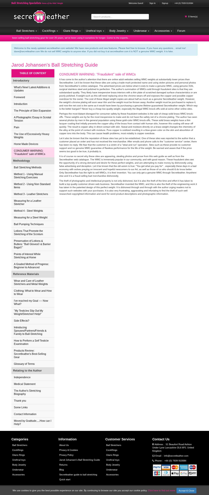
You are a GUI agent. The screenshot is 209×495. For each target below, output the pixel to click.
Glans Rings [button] (71, 30)
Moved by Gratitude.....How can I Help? (32, 422)
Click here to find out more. (162, 490)
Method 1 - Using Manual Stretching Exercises (28, 176)
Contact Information (25, 414)
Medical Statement (24, 384)
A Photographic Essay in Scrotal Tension (32, 119)
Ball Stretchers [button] (25, 30)
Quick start (64, 479)
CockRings (17, 450)
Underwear (18, 469)
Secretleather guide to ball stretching (78, 474)
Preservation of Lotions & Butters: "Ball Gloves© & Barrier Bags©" (32, 244)
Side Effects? (21, 320)
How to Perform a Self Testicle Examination (31, 342)
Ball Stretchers (19, 445)
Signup (165, 3)
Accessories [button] (162, 30)
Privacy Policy (66, 455)
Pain (16, 127)
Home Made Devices (26, 144)
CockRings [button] (49, 30)
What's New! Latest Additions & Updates (32, 89)
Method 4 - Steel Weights (28, 210)
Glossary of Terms (24, 363)
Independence (22, 377)
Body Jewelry (19, 464)
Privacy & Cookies (68, 450)
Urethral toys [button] (94, 30)
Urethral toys (18, 460)
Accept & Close (186, 490)
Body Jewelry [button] (118, 30)
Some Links (21, 407)
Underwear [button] (141, 30)
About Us (64, 445)
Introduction (20, 104)
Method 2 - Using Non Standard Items (32, 186)
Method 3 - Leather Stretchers (31, 194)
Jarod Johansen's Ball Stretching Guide (79, 460)
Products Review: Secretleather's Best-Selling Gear (30, 354)
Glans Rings (18, 455)
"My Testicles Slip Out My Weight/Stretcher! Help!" (28, 312)
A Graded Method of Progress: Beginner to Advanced (31, 266)
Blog (61, 469)
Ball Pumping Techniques (29, 224)
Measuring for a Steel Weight (30, 217)
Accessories (18, 474)
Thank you (20, 400)
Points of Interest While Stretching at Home (27, 256)
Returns (63, 464)
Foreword (19, 97)
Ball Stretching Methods (27, 167)
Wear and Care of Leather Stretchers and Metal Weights (31, 282)
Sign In (152, 3)
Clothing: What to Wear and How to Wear (33, 292)
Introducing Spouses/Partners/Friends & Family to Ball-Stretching (30, 330)
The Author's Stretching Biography (27, 392)
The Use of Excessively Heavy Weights (31, 136)
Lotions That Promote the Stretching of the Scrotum (28, 233)
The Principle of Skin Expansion (32, 110)
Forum (181, 30)
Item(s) (193, 16)
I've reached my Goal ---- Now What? (31, 302)
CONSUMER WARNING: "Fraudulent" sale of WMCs (29, 152)
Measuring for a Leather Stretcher (27, 202)
